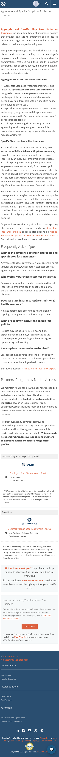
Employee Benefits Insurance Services (29, 473)
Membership (6, 675)
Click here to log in (10, 656)
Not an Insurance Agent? (18, 568)
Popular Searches (8, 679)
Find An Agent (7, 700)
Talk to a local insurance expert (39, 368)
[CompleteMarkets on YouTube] (29, 730)
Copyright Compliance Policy (44, 740)
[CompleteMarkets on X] (35, 730)
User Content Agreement (19, 740)
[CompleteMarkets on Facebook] (23, 730)
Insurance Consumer (33, 580)
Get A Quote (29, 626)
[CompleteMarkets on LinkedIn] (17, 730)
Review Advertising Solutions (13, 717)
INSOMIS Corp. (43, 751)
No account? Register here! (15, 659)
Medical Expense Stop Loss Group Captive (29, 528)
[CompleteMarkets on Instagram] (41, 730)
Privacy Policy (45, 738)
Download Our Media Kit (11, 721)
